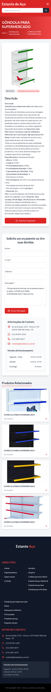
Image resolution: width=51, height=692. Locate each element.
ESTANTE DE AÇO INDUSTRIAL (29, 208)
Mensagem (10, 283)
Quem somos (9, 577)
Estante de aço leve (36, 585)
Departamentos (10, 572)
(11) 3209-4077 (18, 339)
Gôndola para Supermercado (14, 33)
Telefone (8, 271)
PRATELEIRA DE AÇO (14, 211)
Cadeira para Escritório (37, 577)
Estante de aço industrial (38, 581)
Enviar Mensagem (18, 311)
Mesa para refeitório (12, 610)
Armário (31, 568)
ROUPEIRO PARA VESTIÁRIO (17, 213)
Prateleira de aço (11, 618)
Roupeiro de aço (10, 623)
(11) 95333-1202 (19, 334)
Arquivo (31, 572)
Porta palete (9, 614)
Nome (8, 248)
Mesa (6, 606)
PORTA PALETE (31, 211)
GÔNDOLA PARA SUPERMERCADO (20, 202)
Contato (7, 581)
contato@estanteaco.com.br (23, 344)
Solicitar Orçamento (27, 220)
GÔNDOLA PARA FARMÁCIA (17, 205)
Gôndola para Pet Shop (37, 589)
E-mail (8, 260)
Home (4, 33)
